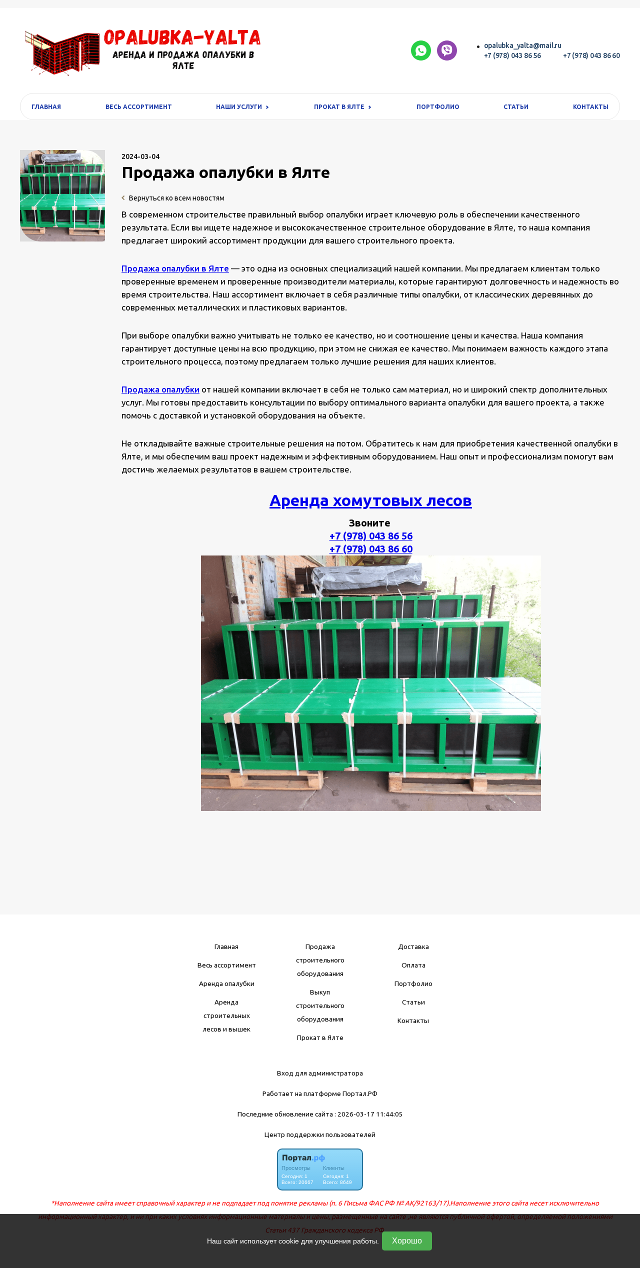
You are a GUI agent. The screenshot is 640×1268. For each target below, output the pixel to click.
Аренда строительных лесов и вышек (226, 1015)
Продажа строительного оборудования (320, 960)
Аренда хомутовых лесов (371, 500)
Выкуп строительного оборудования (320, 1005)
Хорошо (407, 1240)
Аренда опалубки (226, 984)
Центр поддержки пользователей (320, 1134)
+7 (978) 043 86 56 (512, 56)
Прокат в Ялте (320, 1038)
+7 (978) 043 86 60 (591, 56)
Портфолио (438, 107)
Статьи (516, 107)
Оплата (414, 965)
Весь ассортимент (139, 107)
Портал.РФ (360, 1094)
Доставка (413, 946)
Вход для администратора (320, 1073)
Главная (46, 107)
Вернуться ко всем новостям (176, 198)
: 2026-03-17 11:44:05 (368, 1114)
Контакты (590, 107)
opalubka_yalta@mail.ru (523, 46)
